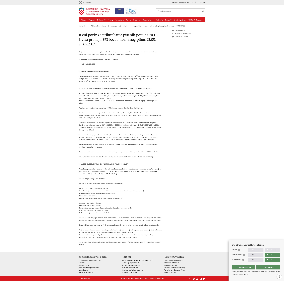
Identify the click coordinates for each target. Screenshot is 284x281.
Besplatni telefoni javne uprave (132, 270)
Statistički (236, 260)
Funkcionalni (237, 255)
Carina (128, 20)
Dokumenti (101, 20)
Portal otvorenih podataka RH (89, 267)
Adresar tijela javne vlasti (130, 263)
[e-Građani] (88, 2)
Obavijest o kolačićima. (240, 274)
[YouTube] (197, 279)
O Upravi (91, 20)
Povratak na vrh (85, 278)
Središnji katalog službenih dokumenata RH (137, 260)
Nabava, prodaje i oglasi (118, 26)
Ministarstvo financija (171, 263)
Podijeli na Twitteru (181, 36)
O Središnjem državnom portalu (90, 260)
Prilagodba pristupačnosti (180, 2)
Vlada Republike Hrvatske (173, 260)
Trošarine (136, 20)
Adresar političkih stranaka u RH (133, 265)
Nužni (234, 250)
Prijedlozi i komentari (86, 272)
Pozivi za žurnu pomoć (129, 272)
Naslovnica (82, 26)
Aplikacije (159, 20)
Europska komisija (170, 265)
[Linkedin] (204, 279)
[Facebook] (190, 279)
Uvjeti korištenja (159, 278)
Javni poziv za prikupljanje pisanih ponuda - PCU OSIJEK (165, 26)
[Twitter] (194, 279)
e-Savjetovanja (84, 265)
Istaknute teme (147, 20)
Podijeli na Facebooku (183, 33)
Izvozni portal (83, 270)
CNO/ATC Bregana (194, 20)
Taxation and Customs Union (174, 270)
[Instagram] (201, 279)
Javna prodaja (136, 26)
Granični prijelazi (180, 20)
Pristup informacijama (116, 20)
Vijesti (83, 20)
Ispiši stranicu (180, 30)
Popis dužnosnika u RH (130, 267)
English (202, 2)
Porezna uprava (170, 272)
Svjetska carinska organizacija (174, 267)
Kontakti (168, 20)
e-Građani (82, 263)
